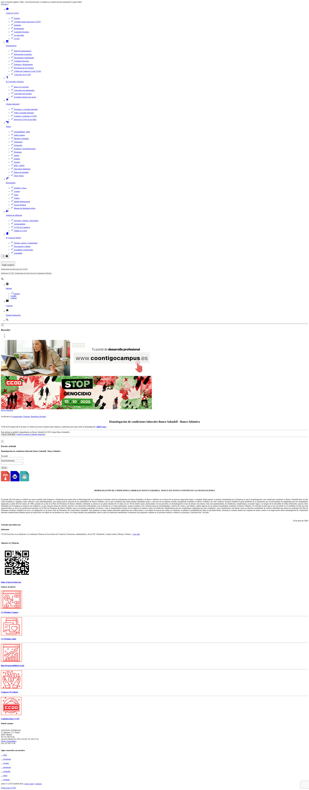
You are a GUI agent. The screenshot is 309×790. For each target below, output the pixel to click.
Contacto (38, 784)
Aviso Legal (28, 784)
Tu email (4, 456)
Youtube (6, 780)
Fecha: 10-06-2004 (8, 434)
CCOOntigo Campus (9, 612)
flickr (5, 776)
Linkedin (33, 434)
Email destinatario (8, 461)
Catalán (13, 296)
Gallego (14, 298)
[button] (3, 410)
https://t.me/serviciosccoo (11, 582)
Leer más (136, 534)
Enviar (4, 468)
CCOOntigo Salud (8, 639)
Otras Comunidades (8, 741)
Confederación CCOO (10, 719)
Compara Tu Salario (9, 692)
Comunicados (17, 417)
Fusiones (26, 417)
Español (15, 294)
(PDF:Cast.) (101, 427)
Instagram (41, 434)
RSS (5, 755)
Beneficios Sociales (38, 417)
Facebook (26, 434)
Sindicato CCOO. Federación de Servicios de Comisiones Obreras (26, 273)
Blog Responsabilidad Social (12, 666)
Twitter (19, 434)
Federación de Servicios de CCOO (14, 269)
